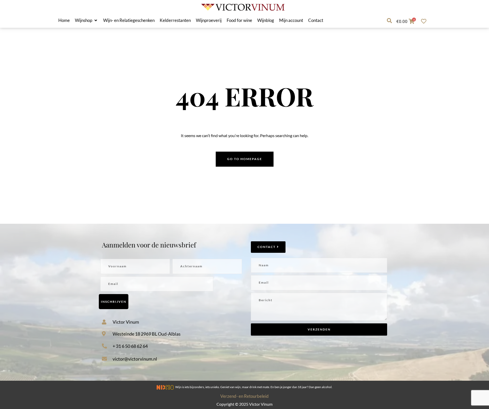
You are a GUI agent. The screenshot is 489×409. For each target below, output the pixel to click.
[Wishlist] (425, 21)
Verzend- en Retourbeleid (244, 396)
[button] (86, 20)
